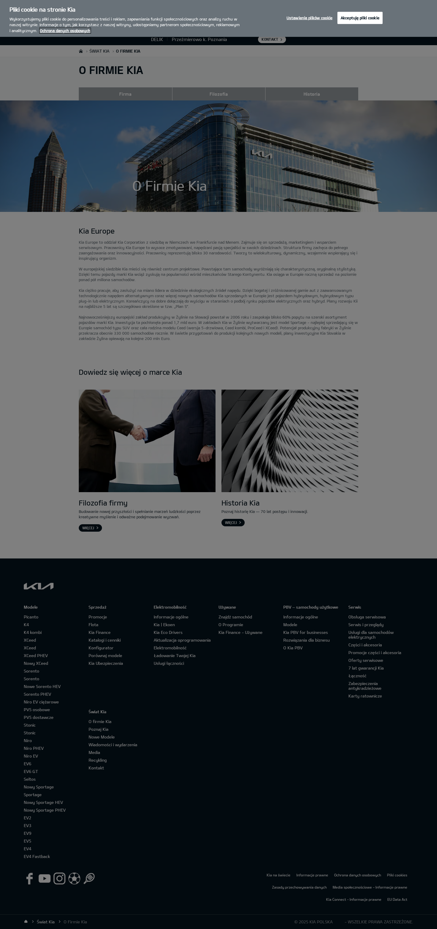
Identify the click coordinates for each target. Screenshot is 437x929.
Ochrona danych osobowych (65, 30)
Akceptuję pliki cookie (360, 17)
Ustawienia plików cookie (309, 17)
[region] (218, 18)
